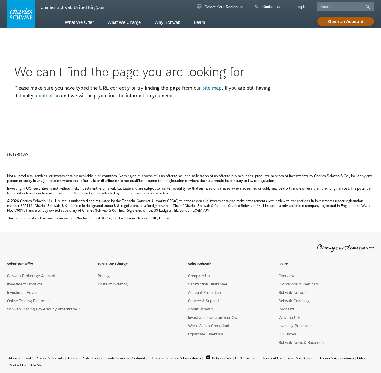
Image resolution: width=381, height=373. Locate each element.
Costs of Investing (113, 284)
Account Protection (204, 292)
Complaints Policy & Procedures (175, 358)
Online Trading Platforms (28, 300)
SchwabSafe (222, 358)
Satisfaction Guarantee (207, 284)
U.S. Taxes (287, 334)
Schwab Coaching (294, 300)
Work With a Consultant (208, 325)
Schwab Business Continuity (124, 358)
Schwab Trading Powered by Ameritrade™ (43, 309)
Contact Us (271, 6)
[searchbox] (345, 6)
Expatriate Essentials (205, 334)
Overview (286, 275)
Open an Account (345, 21)
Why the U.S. (290, 317)
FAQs (361, 358)
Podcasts (286, 309)
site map (212, 88)
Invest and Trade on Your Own (213, 317)
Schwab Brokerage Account (31, 275)
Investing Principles (295, 325)
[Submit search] (367, 6)
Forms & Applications (337, 358)
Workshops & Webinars (299, 284)
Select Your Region (220, 7)
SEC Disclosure (247, 358)
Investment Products (24, 284)
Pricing (104, 275)
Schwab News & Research (301, 342)
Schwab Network (293, 292)
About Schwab (200, 309)
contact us (48, 96)
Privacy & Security (49, 358)
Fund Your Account (301, 358)
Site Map (36, 365)
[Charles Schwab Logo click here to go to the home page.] (20, 14)
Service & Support (203, 300)
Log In (301, 6)
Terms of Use (273, 358)
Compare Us (199, 275)
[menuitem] (79, 21)
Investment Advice (22, 292)
